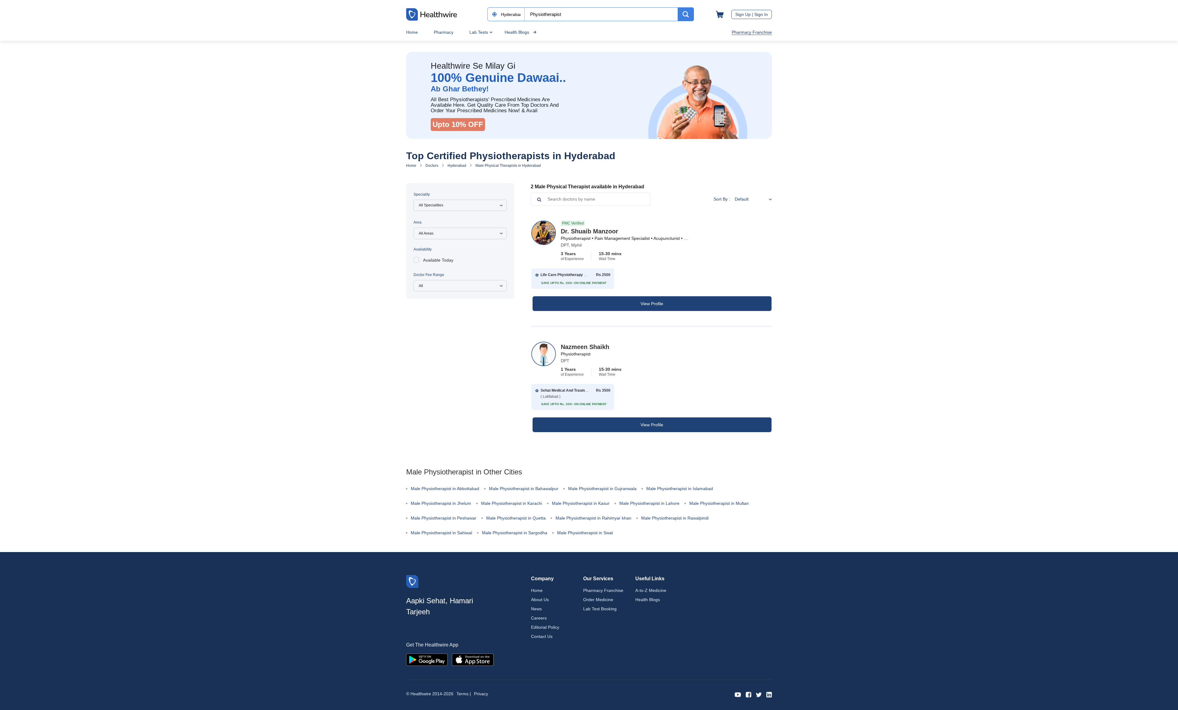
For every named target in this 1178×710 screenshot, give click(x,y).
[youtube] (738, 694)
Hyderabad (457, 165)
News (536, 608)
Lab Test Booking (600, 608)
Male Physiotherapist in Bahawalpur (523, 488)
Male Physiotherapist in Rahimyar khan (593, 518)
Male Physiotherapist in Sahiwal (441, 532)
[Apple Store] (473, 659)
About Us (540, 599)
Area (418, 222)
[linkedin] (769, 694)
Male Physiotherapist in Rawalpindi (675, 518)
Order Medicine (598, 599)
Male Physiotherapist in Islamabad (679, 488)
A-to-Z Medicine (650, 590)
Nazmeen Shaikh (585, 346)
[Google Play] (427, 659)
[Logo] (412, 581)
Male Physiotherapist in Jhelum (441, 503)
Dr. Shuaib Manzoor (589, 231)
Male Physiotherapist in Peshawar (443, 518)
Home (412, 32)
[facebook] (748, 694)
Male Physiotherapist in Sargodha (514, 532)
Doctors (431, 165)
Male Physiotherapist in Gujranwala (602, 488)
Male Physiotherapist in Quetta (516, 518)
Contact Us (541, 636)
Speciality (422, 194)
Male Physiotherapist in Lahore (649, 503)
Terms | (463, 693)
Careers (539, 618)
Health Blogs (517, 32)
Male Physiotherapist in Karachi (511, 503)
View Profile (652, 303)
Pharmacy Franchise (752, 32)
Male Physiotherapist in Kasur (581, 503)
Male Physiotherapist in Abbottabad (445, 488)
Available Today (438, 260)
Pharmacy (443, 32)
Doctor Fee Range (429, 275)
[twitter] (759, 694)
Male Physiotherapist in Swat (585, 532)
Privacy (481, 693)
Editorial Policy (545, 627)
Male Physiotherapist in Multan (719, 503)
